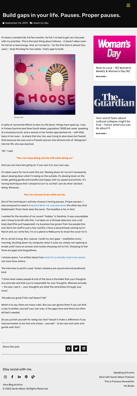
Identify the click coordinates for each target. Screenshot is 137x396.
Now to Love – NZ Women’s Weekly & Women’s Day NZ (113, 69)
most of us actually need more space (64, 257)
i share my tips (40, 23)
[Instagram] (5, 376)
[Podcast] (26, 376)
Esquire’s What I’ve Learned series (47, 205)
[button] (69, 349)
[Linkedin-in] (19, 376)
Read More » (101, 76)
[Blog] (33, 376)
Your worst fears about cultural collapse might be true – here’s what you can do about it (113, 123)
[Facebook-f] (12, 376)
